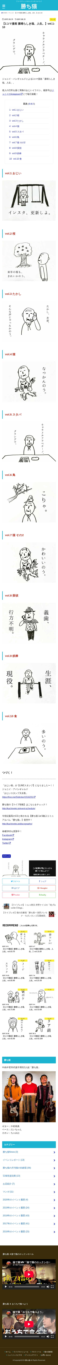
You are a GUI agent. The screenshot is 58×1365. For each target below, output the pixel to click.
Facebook (7, 835)
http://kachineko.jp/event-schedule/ (18, 808)
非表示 (31, 104)
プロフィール (36, 1352)
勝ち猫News (10, 1152)
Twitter (5, 843)
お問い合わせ (46, 1355)
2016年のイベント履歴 (16, 1231)
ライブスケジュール (21, 1352)
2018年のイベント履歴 (16, 1215)
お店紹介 (9, 1184)
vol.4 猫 (14, 126)
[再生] (5, 1286)
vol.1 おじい (16, 110)
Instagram (7, 839)
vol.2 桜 (14, 115)
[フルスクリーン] (52, 1286)
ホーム (8, 1352)
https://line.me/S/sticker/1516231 (17, 797)
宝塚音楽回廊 (11, 1175)
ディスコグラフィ (31, 1355)
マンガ (7, 856)
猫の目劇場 (48, 1352)
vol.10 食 (15, 159)
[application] (29, 1274)
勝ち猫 (29, 6)
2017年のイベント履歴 (16, 1223)
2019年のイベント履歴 (16, 1207)
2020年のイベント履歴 (15, 1199)
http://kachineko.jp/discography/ (17, 824)
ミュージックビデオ (14, 1355)
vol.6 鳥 (14, 137)
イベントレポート (13, 1160)
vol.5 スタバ (16, 132)
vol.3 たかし (16, 121)
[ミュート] (48, 1286)
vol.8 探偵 (15, 148)
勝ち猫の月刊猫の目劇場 (17, 1167)
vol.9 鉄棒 (15, 153)
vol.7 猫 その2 (17, 142)
